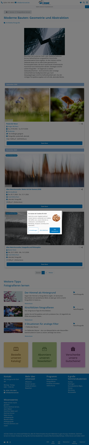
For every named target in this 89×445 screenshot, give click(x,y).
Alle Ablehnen (44, 230)
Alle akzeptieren (54, 230)
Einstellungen (33, 230)
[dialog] (44, 222)
